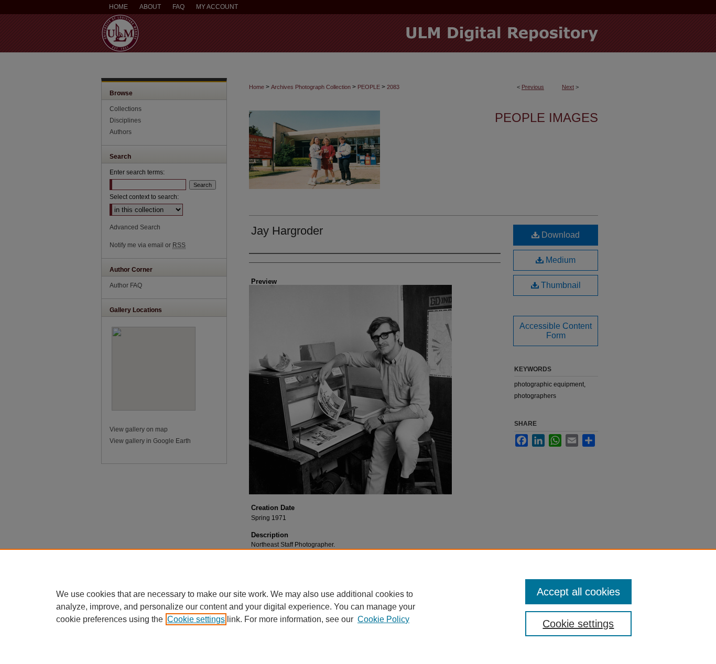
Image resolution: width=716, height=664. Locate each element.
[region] (358, 606)
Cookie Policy (383, 619)
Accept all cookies (578, 591)
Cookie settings (196, 619)
